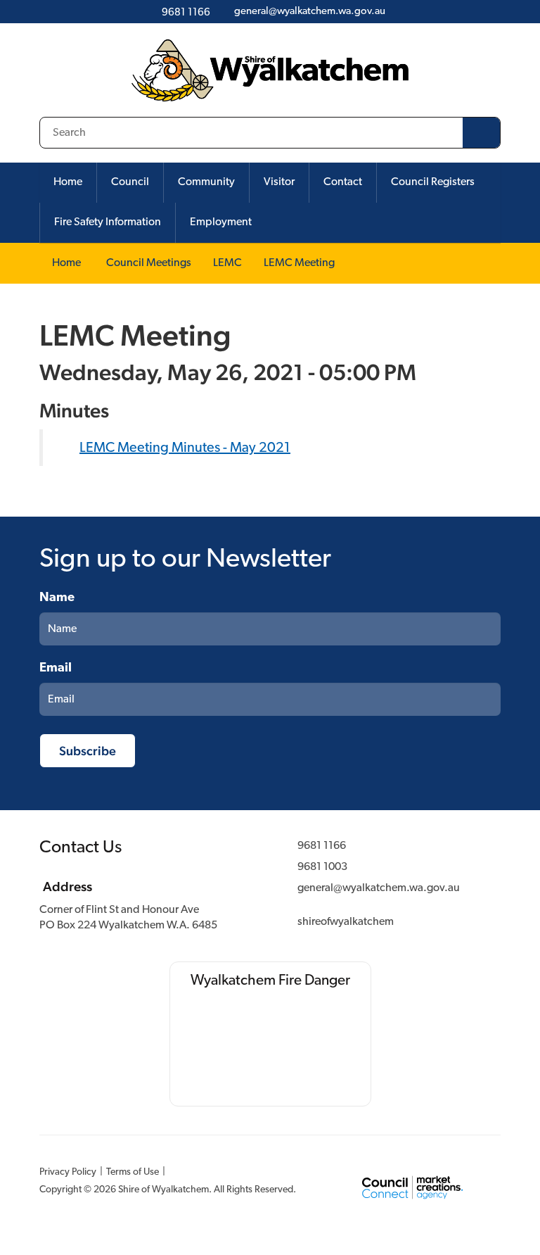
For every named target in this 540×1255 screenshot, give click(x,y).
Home (67, 182)
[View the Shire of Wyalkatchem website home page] (270, 70)
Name (57, 598)
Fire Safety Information (107, 222)
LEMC (227, 263)
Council (130, 182)
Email (55, 668)
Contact (342, 182)
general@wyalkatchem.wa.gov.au (378, 888)
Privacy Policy (67, 1172)
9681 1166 (321, 846)
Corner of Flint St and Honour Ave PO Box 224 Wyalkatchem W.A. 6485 (128, 917)
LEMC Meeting (299, 263)
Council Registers (433, 182)
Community (206, 182)
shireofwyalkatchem (345, 922)
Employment (221, 222)
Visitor (279, 182)
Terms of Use (132, 1172)
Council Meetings (148, 263)
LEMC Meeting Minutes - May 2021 (184, 448)
